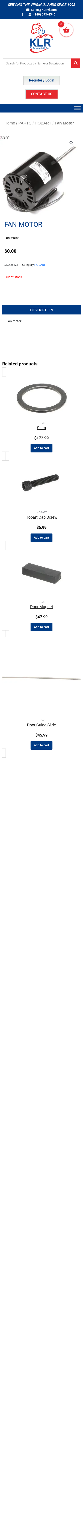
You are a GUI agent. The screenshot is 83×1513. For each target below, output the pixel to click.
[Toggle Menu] (77, 108)
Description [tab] (41, 310)
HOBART (43, 123)
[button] (71, 143)
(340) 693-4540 (44, 14)
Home (9, 123)
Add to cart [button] (41, 448)
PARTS (24, 123)
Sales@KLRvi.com (44, 10)
